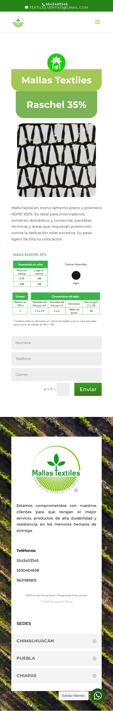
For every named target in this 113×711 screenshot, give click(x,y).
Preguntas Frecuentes (72, 595)
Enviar (88, 389)
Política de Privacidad (40, 595)
